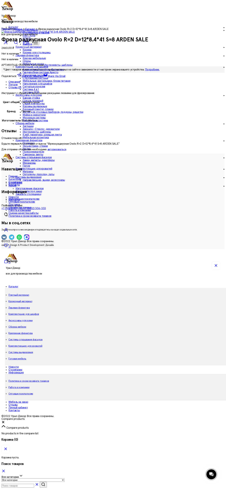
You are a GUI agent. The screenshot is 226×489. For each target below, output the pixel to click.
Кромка (27, 49)
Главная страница (11, 29)
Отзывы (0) (14, 87)
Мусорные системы (34, 117)
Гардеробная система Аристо (40, 72)
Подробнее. (152, 69)
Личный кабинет (18, 407)
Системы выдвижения (20, 352)
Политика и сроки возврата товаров (29, 216)
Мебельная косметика (36, 137)
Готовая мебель (17, 359)
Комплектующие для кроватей (25, 346)
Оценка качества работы (23, 213)
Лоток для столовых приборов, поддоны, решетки (53, 112)
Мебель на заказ (18, 402)
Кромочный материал (20, 301)
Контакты (14, 184)
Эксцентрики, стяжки (35, 146)
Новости (13, 197)
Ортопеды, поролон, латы (38, 174)
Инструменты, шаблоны (37, 131)
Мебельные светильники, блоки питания (46, 80)
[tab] (116, 81)
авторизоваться (56, 149)
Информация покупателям (23, 199)
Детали (13, 84)
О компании (15, 182)
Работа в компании (19, 210)
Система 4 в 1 (31, 89)
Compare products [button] (17, 427)
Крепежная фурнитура (20, 333)
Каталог (30, 29)
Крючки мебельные (34, 58)
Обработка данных (19, 207)
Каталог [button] (13, 286)
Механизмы (29, 163)
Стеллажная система (35, 78)
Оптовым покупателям (21, 201)
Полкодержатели (33, 151)
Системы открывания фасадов (25, 339)
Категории (14, 179)
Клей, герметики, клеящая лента (42, 134)
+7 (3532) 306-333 (35, 208)
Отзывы (13, 404)
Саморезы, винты (33, 154)
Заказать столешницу (28, 194)
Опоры (27, 61)
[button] (3, 423)
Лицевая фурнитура (19, 308)
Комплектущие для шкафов (23, 314)
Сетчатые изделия (34, 86)
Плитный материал (18, 295)
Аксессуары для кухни (20, 320)
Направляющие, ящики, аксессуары (44, 180)
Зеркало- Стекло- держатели (41, 129)
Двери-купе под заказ (29, 191)
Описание (14, 81)
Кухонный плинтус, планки (38, 109)
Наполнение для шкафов (37, 83)
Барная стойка (31, 97)
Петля (26, 165)
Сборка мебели (17, 327)
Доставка (14, 204)
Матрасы (28, 171)
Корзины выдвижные (35, 106)
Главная (12, 176)
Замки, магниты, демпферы (39, 160)
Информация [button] (16, 372)
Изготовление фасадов (30, 188)
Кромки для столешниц (37, 52)
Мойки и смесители (34, 114)
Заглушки (28, 126)
